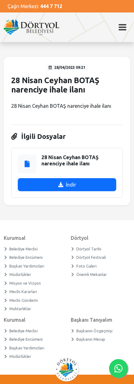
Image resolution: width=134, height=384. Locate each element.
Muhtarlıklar (20, 308)
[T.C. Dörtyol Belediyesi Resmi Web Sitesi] (34, 27)
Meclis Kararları (23, 291)
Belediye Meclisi (24, 249)
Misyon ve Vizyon (25, 283)
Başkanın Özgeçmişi (94, 331)
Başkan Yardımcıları (27, 266)
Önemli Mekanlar (92, 274)
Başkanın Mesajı (91, 339)
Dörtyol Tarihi (89, 249)
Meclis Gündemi (24, 300)
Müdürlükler (20, 274)
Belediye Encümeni (26, 257)
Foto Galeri (87, 266)
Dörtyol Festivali (91, 257)
